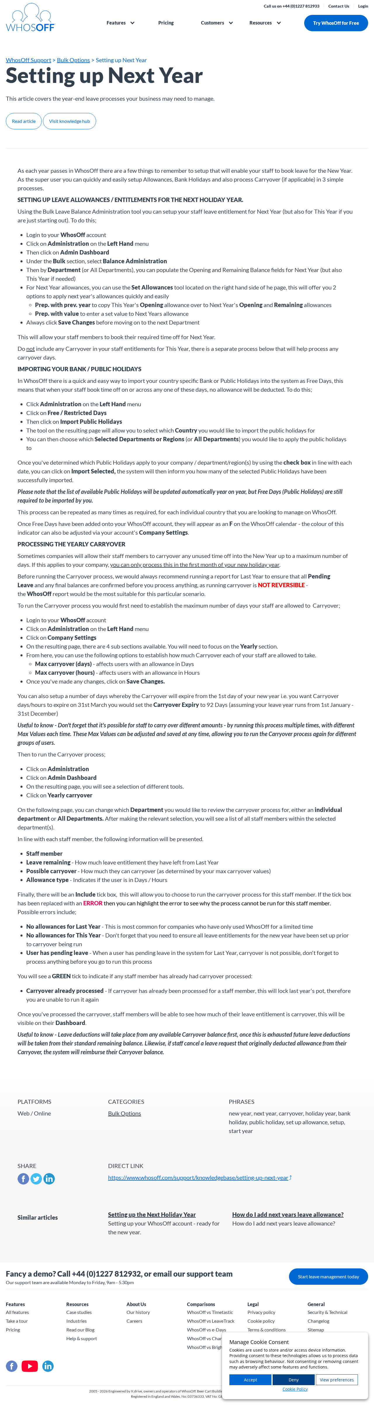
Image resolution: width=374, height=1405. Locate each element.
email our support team (193, 1273)
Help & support (81, 1338)
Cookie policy (261, 1321)
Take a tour (17, 1321)
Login (363, 6)
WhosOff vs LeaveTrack (210, 1321)
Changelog (318, 1321)
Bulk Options (73, 59)
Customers (212, 22)
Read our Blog (80, 1329)
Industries (76, 1321)
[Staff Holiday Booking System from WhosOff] (50, 20)
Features (116, 22)
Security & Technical (327, 1312)
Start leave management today (328, 1276)
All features (17, 1312)
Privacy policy (261, 1312)
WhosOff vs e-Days (206, 1329)
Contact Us (338, 6)
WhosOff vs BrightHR (209, 1347)
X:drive (136, 1391)
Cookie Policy (295, 1389)
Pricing (166, 22)
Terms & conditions (266, 1329)
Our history (138, 1312)
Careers (134, 1321)
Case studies (79, 1312)
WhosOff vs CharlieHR (210, 1338)
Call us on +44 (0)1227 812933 (291, 6)
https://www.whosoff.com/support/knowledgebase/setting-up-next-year (198, 1177)
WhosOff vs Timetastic (210, 1312)
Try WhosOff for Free (336, 23)
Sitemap (316, 1329)
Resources (261, 22)
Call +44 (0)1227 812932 (99, 1273)
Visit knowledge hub (69, 121)
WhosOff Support (28, 59)
